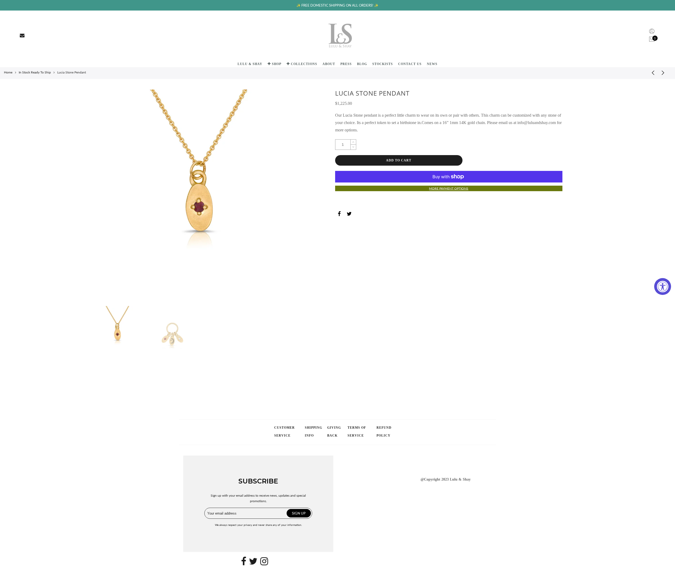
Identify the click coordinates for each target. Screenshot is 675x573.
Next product (664, 72)
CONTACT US (410, 64)
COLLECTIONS (304, 64)
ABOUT (328, 64)
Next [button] (293, 196)
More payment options (448, 188)
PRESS (346, 64)
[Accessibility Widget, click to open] (662, 286)
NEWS (432, 64)
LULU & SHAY (250, 64)
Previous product (651, 72)
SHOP (276, 64)
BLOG (362, 64)
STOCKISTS (382, 64)
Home (8, 72)
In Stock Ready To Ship (35, 72)
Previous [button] (104, 196)
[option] (198, 196)
